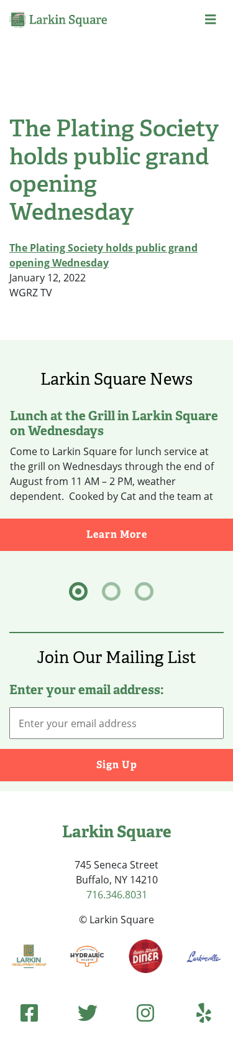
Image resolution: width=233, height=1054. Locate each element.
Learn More (159, 534)
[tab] (78, 591)
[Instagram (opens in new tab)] (145, 1012)
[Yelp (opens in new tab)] (203, 1012)
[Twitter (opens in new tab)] (87, 1012)
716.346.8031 (116, 894)
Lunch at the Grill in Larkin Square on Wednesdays (114, 423)
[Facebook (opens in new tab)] (29, 1012)
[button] (210, 19)
